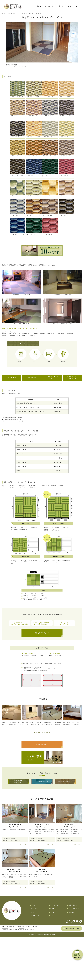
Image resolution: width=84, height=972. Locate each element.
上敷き (69, 6)
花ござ (61, 6)
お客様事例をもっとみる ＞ (42, 732)
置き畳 (39, 6)
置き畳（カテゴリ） (14, 13)
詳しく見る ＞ (24, 844)
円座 (76, 6)
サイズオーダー (50, 6)
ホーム (3, 13)
